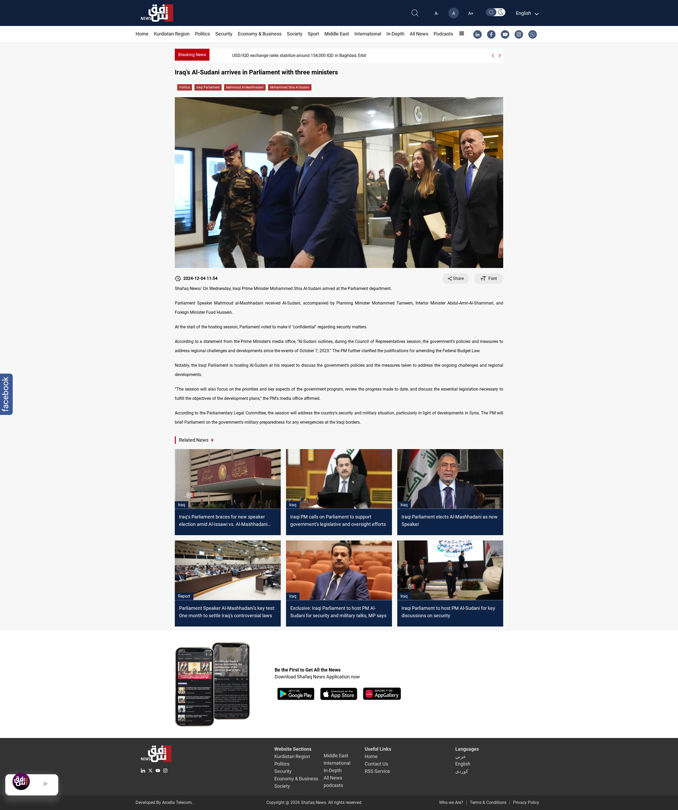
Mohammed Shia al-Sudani (289, 87)
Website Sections (292, 749)
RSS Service (377, 771)
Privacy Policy (526, 802)
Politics (202, 34)
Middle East (336, 34)
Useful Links (378, 749)
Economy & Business (260, 34)
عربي (460, 756)
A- (436, 13)
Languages (467, 749)
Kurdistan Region (172, 34)
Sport (313, 34)
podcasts (443, 34)
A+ (470, 13)
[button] (492, 55)
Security (224, 34)
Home (142, 34)
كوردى (461, 771)
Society (294, 34)
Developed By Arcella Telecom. (164, 802)
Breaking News (192, 54)
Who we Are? (451, 802)
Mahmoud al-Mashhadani (245, 87)
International (367, 34)
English (462, 764)
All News (419, 34)
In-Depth (395, 34)
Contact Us (376, 764)
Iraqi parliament (208, 87)
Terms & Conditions (488, 802)
